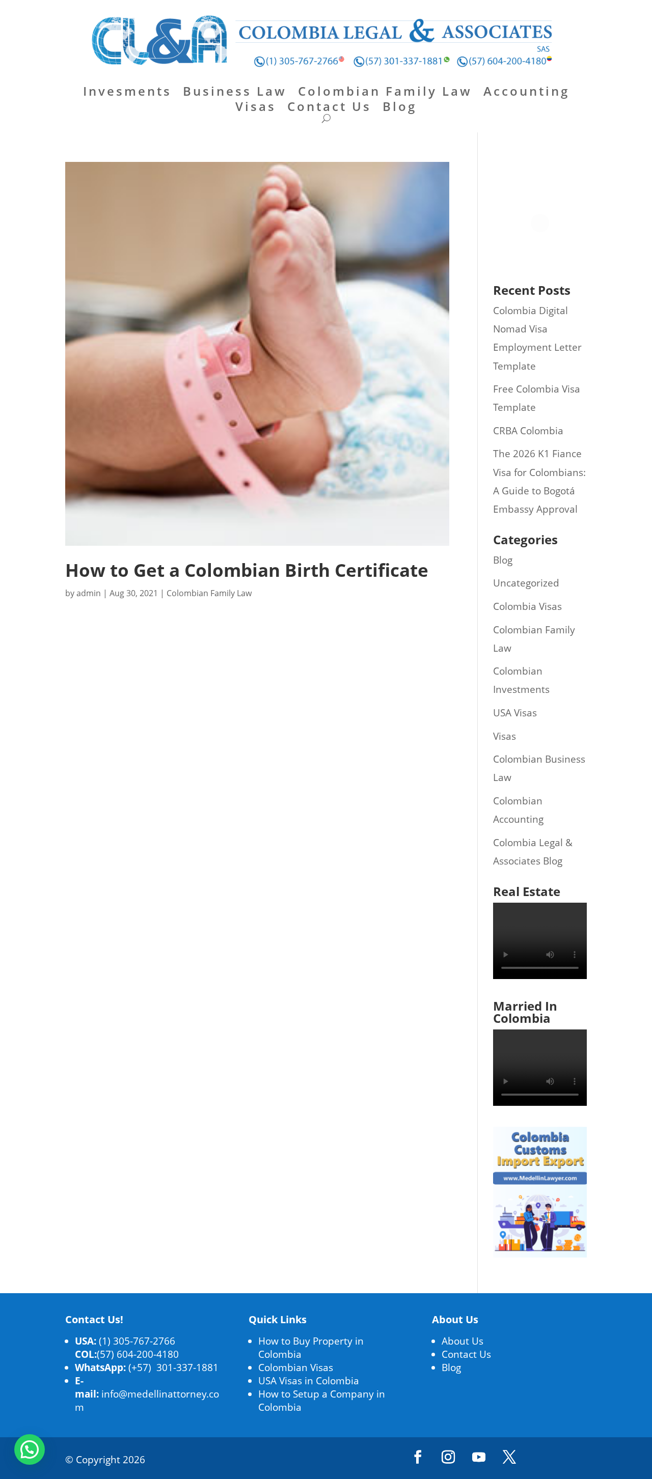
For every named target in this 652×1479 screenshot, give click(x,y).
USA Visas (515, 712)
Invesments (127, 93)
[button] (29, 1449)
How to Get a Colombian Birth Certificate (246, 570)
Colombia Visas (527, 606)
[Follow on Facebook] (417, 1457)
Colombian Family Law (385, 93)
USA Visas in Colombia (308, 1380)
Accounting (526, 93)
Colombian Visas (295, 1367)
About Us (462, 1341)
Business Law (235, 93)
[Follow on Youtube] (479, 1457)
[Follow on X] (509, 1457)
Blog (400, 108)
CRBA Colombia (528, 430)
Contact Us (329, 108)
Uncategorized (526, 583)
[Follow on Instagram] (448, 1457)
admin (88, 593)
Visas (255, 108)
